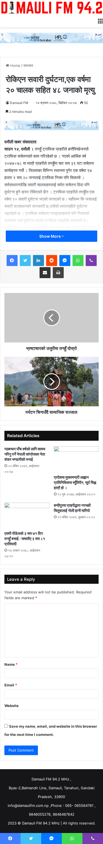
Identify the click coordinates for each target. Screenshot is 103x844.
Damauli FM (19, 103)
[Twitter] (25, 260)
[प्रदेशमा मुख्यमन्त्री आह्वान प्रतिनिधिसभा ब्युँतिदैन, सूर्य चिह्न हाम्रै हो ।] (76, 459)
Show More (50, 236)
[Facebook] (12, 260)
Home (14, 65)
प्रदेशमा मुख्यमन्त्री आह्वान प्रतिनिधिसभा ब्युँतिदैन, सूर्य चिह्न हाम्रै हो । (75, 482)
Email (10, 685)
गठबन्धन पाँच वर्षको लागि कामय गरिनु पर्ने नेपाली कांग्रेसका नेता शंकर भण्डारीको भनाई (24, 454)
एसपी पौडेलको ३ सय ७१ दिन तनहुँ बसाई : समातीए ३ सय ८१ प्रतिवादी (24, 538)
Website (11, 705)
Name (11, 664)
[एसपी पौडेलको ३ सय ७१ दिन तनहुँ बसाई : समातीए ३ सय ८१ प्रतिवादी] (26, 515)
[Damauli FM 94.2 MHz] (51, 7)
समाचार (28, 65)
